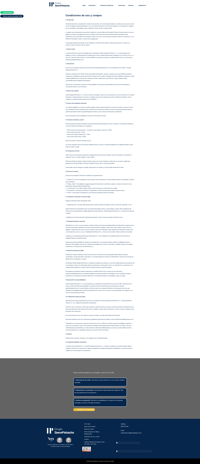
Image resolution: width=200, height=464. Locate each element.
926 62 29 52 (124, 426)
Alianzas (131, 5)
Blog (84, 5)
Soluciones (92, 5)
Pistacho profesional (106, 5)
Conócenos (121, 5)
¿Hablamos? (142, 5)
